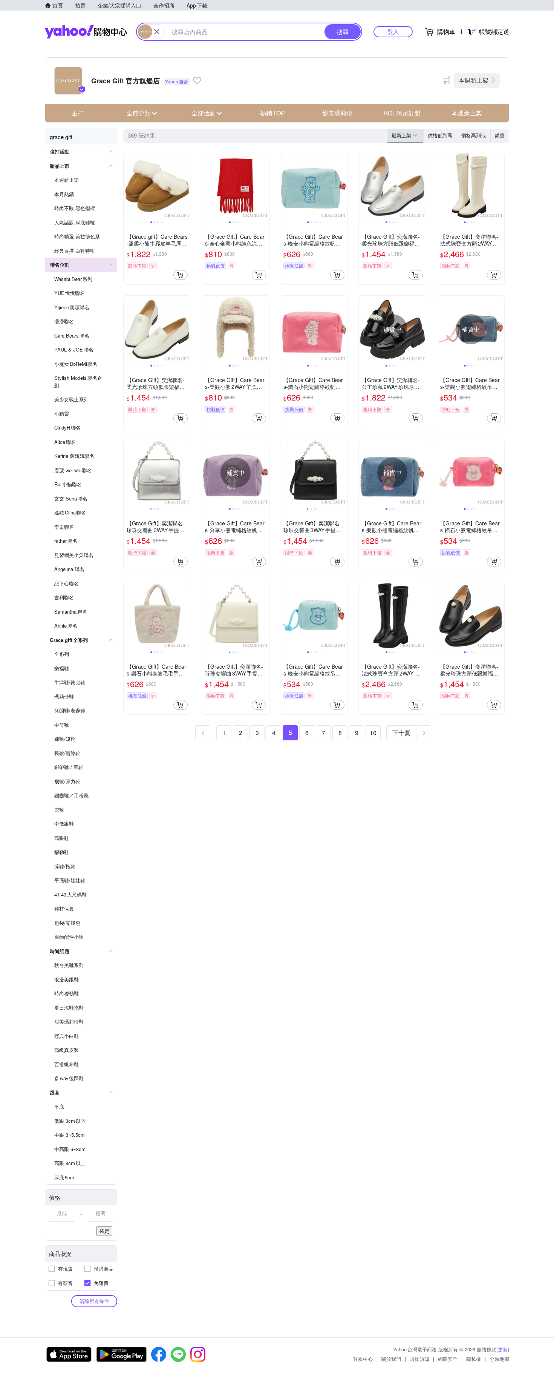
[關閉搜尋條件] (156, 31)
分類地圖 (499, 1358)
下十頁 (401, 732)
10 (373, 732)
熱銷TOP (272, 113)
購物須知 (419, 1358)
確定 (104, 1230)
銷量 (500, 135)
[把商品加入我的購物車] (180, 275)
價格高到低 (473, 135)
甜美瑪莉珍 (337, 113)
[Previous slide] (128, 186)
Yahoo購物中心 (86, 32)
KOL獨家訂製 (402, 113)
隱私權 (473, 1358)
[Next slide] (186, 186)
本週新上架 (473, 80)
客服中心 (363, 1358)
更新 (503, 1349)
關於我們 (391, 1358)
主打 (78, 113)
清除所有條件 (94, 1301)
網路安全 (448, 1358)
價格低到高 (440, 135)
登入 (393, 31)
